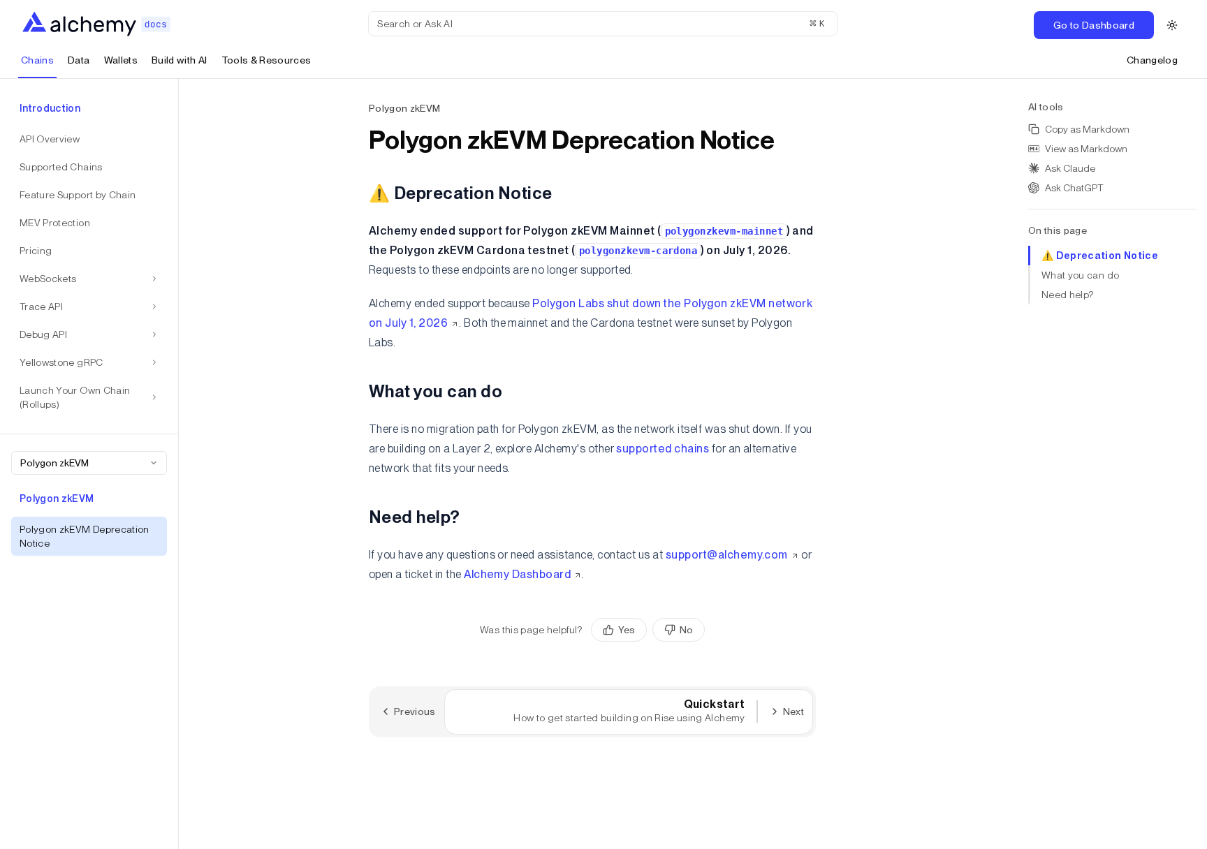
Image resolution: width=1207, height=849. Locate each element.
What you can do (1080, 275)
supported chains (662, 448)
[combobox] (89, 463)
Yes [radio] (626, 629)
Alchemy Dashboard (517, 574)
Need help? (1067, 294)
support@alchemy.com (727, 554)
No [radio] (686, 629)
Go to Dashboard (1093, 25)
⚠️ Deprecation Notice (1099, 255)
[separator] (178, 464)
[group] (648, 630)
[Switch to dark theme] (1172, 25)
